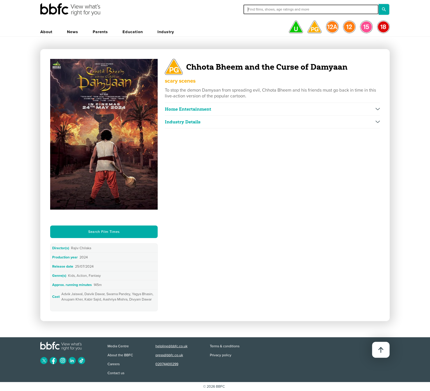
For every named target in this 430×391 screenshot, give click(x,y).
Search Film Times (104, 232)
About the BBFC (120, 355)
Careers (114, 364)
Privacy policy (220, 355)
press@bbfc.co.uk (169, 355)
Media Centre (118, 346)
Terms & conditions (224, 346)
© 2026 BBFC (214, 386)
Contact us (116, 373)
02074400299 (166, 364)
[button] (267, 9)
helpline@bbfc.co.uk (171, 346)
